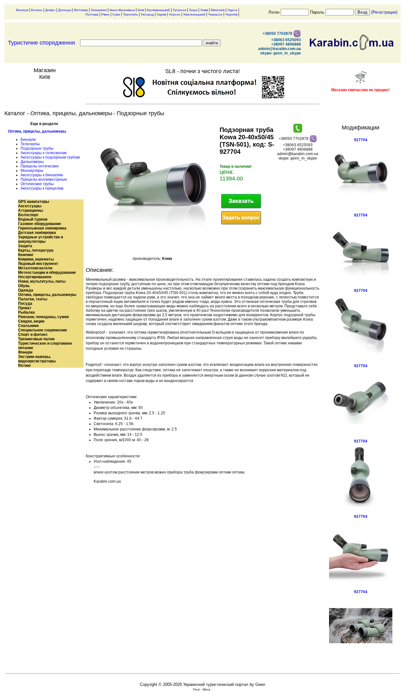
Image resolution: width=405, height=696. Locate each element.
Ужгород (147, 14)
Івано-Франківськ (122, 10)
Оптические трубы (37, 184)
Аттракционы (30, 210)
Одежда (25, 290)
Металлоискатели (35, 268)
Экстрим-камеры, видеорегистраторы (37, 358)
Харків (161, 14)
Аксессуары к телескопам (43, 153)
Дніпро (50, 10)
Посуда (25, 303)
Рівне (105, 14)
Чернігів (231, 14)
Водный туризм (32, 219)
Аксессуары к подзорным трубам (50, 157)
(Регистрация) (384, 12)
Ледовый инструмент (38, 263)
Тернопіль (130, 14)
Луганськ (179, 10)
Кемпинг (26, 255)
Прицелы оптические (40, 166)
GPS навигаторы (33, 201)
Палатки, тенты (32, 299)
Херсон (174, 14)
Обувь (24, 286)
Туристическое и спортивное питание (45, 345)
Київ (141, 10)
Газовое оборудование (39, 224)
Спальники (28, 325)
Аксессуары (29, 206)
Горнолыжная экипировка (42, 228)
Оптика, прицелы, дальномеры (37, 131)
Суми (116, 14)
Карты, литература (35, 250)
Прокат (24, 308)
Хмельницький (194, 14)
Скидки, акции (31, 321)
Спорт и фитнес (33, 334)
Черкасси (215, 14)
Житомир (81, 10)
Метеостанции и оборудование (47, 272)
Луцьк (193, 10)
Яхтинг (24, 365)
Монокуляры (32, 170)
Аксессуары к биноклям (42, 175)
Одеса (232, 10)
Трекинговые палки (36, 339)
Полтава (91, 14)
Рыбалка (26, 312)
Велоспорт (28, 215)
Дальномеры (32, 162)
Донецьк (64, 10)
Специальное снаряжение (42, 330)
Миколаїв (218, 10)
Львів (204, 10)
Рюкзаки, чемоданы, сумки (43, 317)
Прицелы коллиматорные (44, 179)
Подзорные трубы (37, 148)
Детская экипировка (37, 232)
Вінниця (22, 10)
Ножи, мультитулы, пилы (41, 281)
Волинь (36, 10)
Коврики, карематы (36, 259)
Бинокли (28, 139)
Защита (25, 246)
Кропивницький (158, 10)
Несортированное (35, 277)
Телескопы (30, 144)
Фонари (25, 352)
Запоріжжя (99, 10)
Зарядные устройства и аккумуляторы (40, 239)
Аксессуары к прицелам (42, 188)
